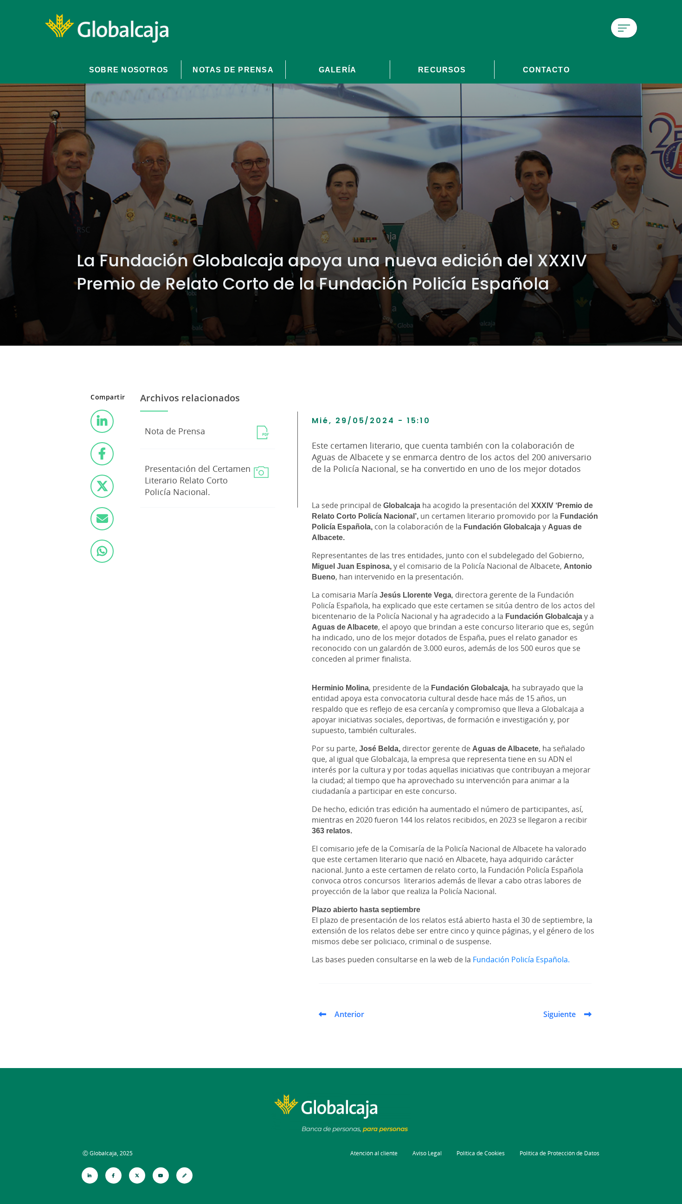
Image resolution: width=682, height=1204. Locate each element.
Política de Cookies (481, 1153)
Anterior (349, 1014)
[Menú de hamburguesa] (624, 28)
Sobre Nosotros (128, 69)
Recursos (442, 69)
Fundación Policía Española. (521, 959)
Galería (338, 69)
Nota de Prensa (175, 431)
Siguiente (559, 1014)
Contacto (546, 69)
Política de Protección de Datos (559, 1153)
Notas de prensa (233, 69)
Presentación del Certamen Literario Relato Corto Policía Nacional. (198, 480)
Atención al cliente (374, 1153)
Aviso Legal (427, 1153)
